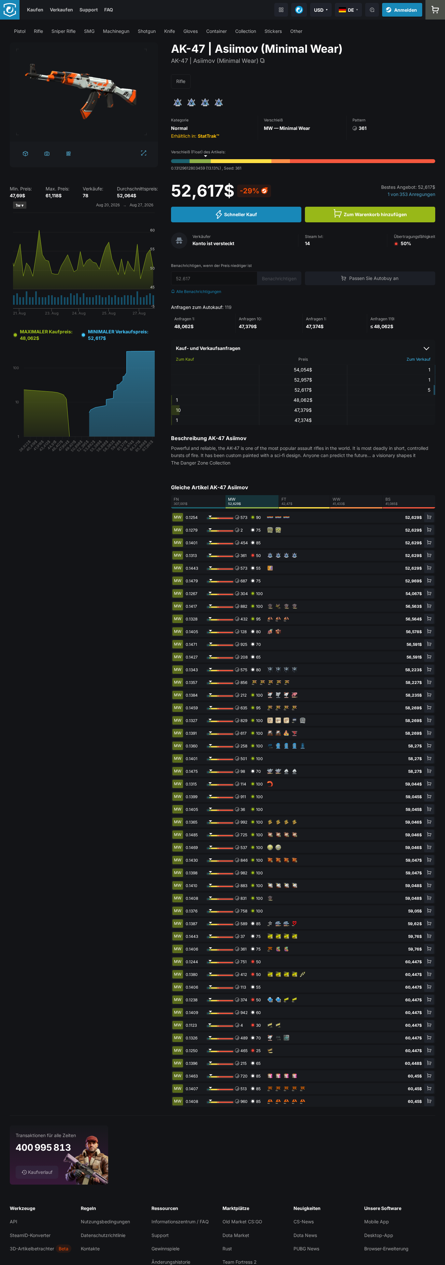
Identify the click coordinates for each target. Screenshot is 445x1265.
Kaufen (35, 9)
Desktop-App (378, 1235)
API (13, 1221)
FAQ (108, 9)
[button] (20, 31)
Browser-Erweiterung (386, 1248)
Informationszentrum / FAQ (180, 1221)
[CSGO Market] (10, 10)
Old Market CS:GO (242, 1221)
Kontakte (90, 1248)
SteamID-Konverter (30, 1235)
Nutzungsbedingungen (105, 1221)
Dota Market (236, 1235)
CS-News (304, 1221)
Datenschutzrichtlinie (103, 1235)
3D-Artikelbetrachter (32, 1248)
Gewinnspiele (165, 1248)
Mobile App (376, 1221)
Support (88, 9)
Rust (227, 1248)
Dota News (305, 1235)
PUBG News (306, 1248)
